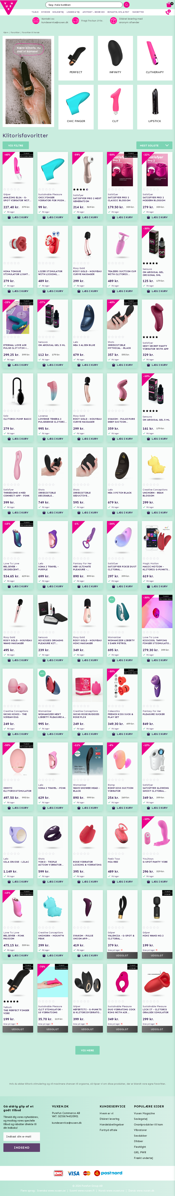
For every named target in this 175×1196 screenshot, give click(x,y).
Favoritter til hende (30, 32)
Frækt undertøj (143, 1158)
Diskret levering (109, 1118)
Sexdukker (140, 1135)
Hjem (5, 32)
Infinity (115, 72)
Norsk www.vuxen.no (111, 1190)
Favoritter (15, 32)
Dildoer (138, 1141)
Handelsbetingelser (112, 1124)
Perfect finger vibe (76, 73)
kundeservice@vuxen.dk (67, 1122)
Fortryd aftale (108, 1130)
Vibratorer (140, 1130)
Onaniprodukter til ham (148, 1124)
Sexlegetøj (140, 1118)
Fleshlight (140, 1146)
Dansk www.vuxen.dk (141, 1190)
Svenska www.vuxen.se (51, 1190)
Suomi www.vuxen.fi (82, 1190)
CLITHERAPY (155, 72)
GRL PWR (140, 1152)
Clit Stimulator (115, 122)
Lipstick (155, 121)
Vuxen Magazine (144, 1113)
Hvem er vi (106, 1113)
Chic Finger (76, 121)
